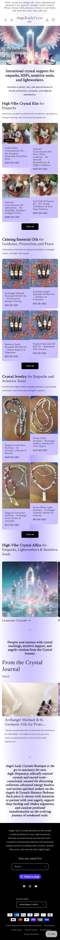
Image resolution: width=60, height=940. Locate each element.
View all (30, 226)
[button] (6, 20)
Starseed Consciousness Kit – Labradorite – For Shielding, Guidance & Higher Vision (15, 208)
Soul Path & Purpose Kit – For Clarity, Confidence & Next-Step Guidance (43, 205)
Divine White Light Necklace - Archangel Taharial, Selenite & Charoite (44, 512)
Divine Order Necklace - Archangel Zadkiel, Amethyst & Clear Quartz (44, 442)
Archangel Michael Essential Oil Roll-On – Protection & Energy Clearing (16, 297)
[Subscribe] (45, 866)
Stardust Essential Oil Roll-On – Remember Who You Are (44, 346)
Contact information (31, 934)
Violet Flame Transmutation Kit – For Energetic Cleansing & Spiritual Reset (16, 153)
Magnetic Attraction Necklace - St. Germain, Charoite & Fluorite (15, 449)
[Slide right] (36, 630)
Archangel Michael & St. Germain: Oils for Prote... (25, 722)
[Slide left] (24, 630)
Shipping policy (46, 930)
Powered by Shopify (34, 925)
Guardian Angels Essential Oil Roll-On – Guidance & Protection (44, 296)
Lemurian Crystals (14, 620)
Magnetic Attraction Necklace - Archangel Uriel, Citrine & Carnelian (16, 517)
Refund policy (49, 925)
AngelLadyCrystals (19, 925)
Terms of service (31, 930)
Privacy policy (16, 930)
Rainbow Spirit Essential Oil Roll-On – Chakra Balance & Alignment (16, 348)
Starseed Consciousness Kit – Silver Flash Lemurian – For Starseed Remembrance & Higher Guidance (43, 157)
